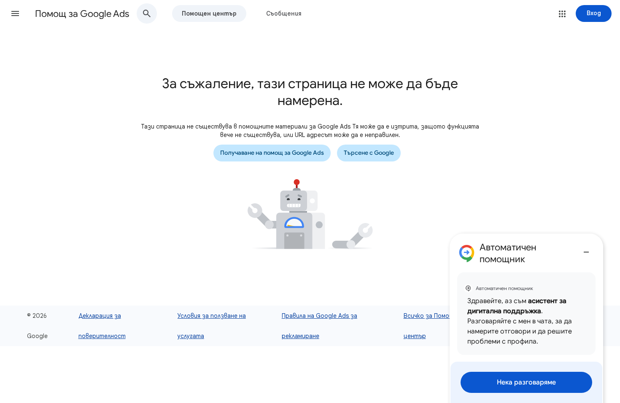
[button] (15, 13)
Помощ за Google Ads (82, 13)
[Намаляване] (586, 248)
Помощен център (209, 13)
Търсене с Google (369, 152)
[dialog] (526, 318)
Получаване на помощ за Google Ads (272, 152)
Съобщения (284, 13)
